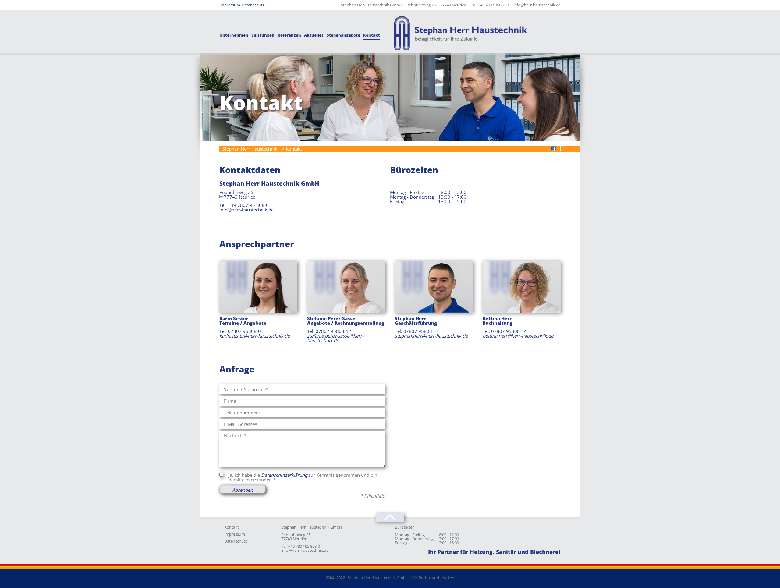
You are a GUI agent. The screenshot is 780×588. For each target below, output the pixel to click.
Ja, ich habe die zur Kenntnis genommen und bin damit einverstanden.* (303, 477)
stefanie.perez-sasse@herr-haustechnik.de (335, 338)
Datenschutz (235, 541)
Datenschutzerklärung (284, 475)
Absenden (242, 490)
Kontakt (231, 527)
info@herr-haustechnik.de (304, 550)
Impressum (234, 534)
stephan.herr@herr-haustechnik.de (431, 336)
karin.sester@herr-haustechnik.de (254, 336)
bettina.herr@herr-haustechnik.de (518, 336)
